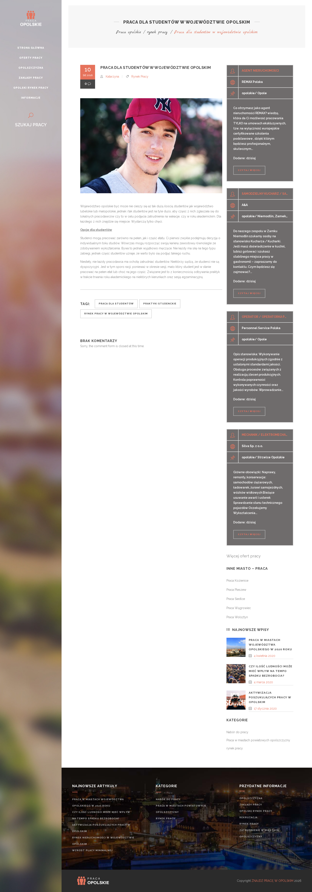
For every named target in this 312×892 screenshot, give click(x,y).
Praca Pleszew (236, 589)
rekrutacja (248, 817)
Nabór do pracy (237, 732)
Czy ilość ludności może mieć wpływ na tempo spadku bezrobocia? (270, 671)
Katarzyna (112, 76)
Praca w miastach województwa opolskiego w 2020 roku (270, 644)
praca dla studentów (116, 303)
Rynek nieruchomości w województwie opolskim (103, 840)
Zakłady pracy (250, 804)
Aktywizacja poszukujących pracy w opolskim (270, 697)
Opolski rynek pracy (255, 811)
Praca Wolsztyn (237, 617)
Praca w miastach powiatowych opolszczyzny (258, 740)
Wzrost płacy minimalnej (92, 850)
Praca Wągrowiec (238, 608)
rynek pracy (157, 32)
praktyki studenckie (159, 303)
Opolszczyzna (250, 798)
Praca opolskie (128, 32)
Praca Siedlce (235, 599)
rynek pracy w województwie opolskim (116, 313)
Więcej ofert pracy (243, 556)
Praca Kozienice (237, 580)
